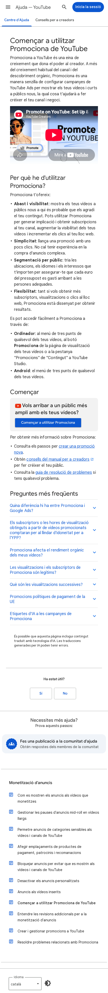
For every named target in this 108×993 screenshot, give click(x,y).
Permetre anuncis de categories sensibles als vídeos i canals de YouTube (55, 832)
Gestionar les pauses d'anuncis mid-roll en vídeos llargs (58, 815)
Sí (40, 693)
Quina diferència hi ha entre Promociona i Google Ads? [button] (47, 508)
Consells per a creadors (54, 20)
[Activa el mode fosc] (48, 983)
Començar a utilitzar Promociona (48, 422)
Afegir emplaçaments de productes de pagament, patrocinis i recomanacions (49, 849)
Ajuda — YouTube (33, 7)
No (65, 693)
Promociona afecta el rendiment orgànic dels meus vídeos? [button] (47, 553)
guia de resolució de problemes (63, 472)
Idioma (19, 977)
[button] (8, 7)
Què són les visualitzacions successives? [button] (46, 584)
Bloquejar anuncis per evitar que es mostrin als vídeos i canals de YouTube (56, 866)
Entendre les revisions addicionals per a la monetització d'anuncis (52, 917)
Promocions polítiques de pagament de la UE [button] (47, 599)
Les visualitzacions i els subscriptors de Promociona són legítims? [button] (45, 570)
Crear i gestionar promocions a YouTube (51, 931)
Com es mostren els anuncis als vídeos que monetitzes (53, 798)
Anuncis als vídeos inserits (39, 892)
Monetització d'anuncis (30, 782)
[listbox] (25, 983)
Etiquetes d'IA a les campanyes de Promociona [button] (41, 616)
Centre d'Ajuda (16, 20)
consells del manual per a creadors (57, 459)
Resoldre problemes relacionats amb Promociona (58, 942)
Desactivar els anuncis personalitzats (48, 881)
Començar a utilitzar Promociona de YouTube (57, 903)
